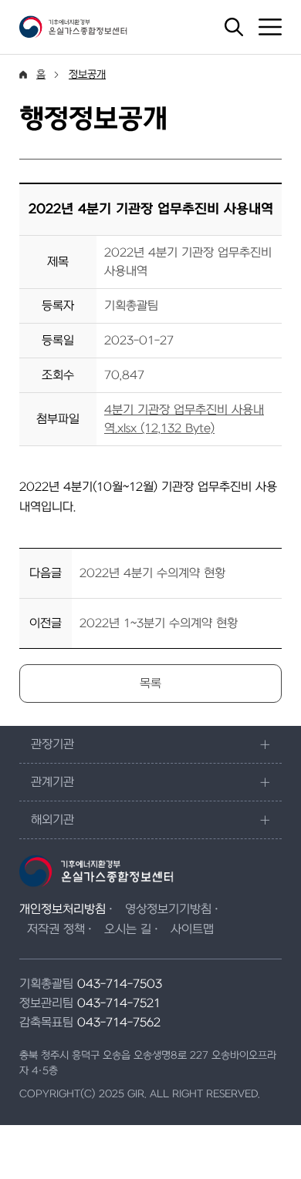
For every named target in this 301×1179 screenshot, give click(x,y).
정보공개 (87, 74)
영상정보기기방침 (168, 909)
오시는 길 (127, 929)
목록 (150, 683)
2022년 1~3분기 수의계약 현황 (158, 623)
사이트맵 (192, 929)
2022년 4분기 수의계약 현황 (152, 573)
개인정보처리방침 (62, 909)
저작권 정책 (56, 929)
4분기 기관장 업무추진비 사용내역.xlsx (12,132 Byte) (184, 419)
